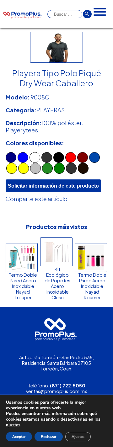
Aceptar (19, 436)
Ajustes (78, 436)
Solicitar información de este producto (53, 186)
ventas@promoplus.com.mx (56, 391)
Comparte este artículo (36, 198)
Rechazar (48, 436)
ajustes (13, 425)
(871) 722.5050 (67, 385)
